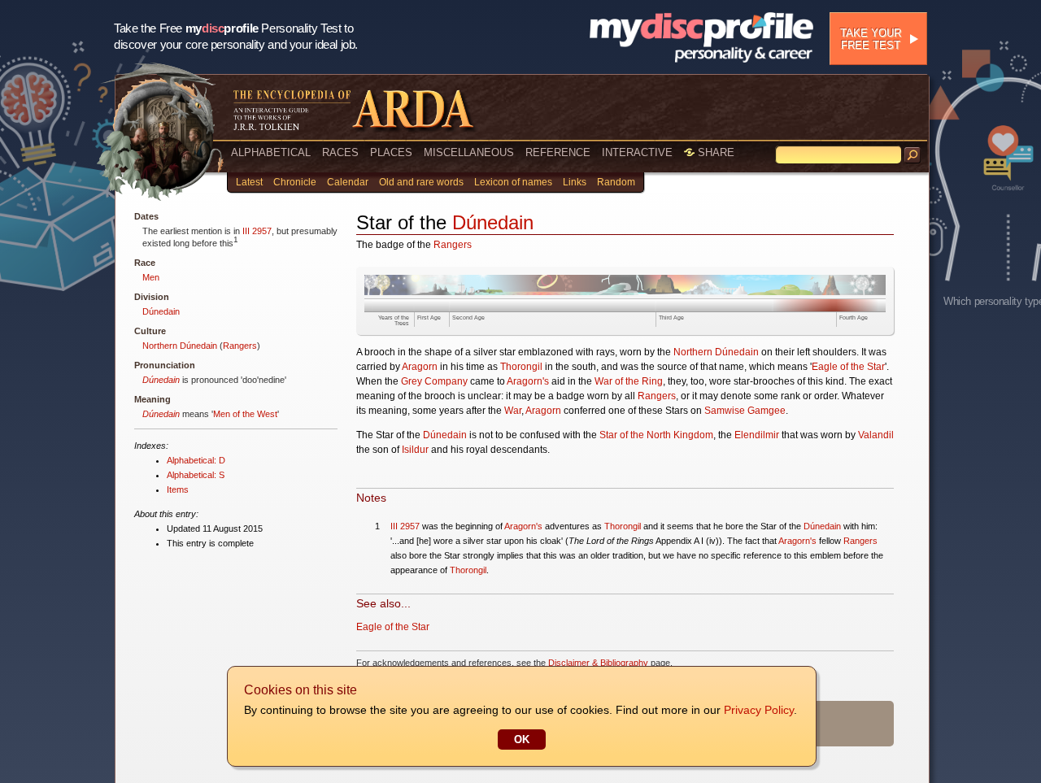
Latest (249, 182)
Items (178, 489)
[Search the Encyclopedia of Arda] (912, 155)
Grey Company (434, 381)
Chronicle (294, 182)
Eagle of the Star (848, 366)
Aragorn (420, 366)
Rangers (240, 345)
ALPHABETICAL (271, 152)
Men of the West (245, 414)
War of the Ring (629, 381)
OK (521, 739)
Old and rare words (421, 182)
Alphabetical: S (195, 475)
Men (150, 277)
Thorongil (521, 366)
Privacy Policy (759, 709)
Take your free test (870, 39)
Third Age (671, 317)
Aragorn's (528, 381)
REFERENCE (557, 152)
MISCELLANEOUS (469, 152)
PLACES (391, 152)
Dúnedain (161, 311)
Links (574, 182)
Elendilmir (756, 435)
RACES (340, 152)
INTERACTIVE (637, 152)
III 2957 (257, 231)
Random (616, 182)
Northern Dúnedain (179, 345)
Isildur (415, 449)
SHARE (714, 152)
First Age (429, 317)
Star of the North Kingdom (656, 435)
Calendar (347, 182)
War (512, 410)
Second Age (468, 317)
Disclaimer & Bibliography (598, 663)
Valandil (876, 435)
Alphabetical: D (196, 460)
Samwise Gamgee (745, 410)
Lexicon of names (513, 182)
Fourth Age (853, 317)
